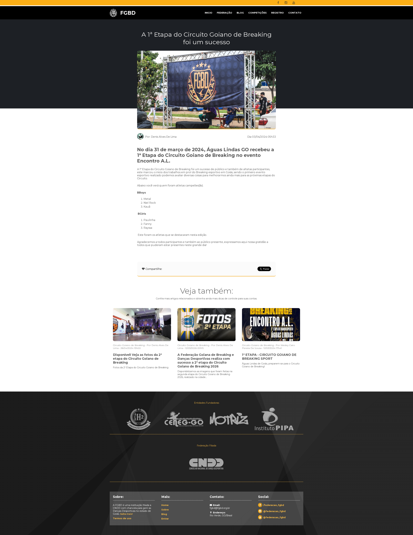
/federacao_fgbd (273, 505)
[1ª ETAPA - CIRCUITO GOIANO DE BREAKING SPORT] (271, 340)
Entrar (165, 518)
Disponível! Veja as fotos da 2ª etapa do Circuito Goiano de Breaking (137, 358)
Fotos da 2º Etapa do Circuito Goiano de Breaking (140, 367)
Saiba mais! (126, 514)
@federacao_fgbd (274, 511)
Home (165, 505)
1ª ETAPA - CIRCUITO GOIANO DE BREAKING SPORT (269, 357)
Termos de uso (122, 518)
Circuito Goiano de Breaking (129, 345)
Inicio (208, 12)
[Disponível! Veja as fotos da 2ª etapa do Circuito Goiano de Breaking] (142, 340)
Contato (294, 12)
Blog (240, 12)
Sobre (165, 509)
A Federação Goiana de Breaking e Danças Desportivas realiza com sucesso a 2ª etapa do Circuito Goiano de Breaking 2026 (205, 360)
